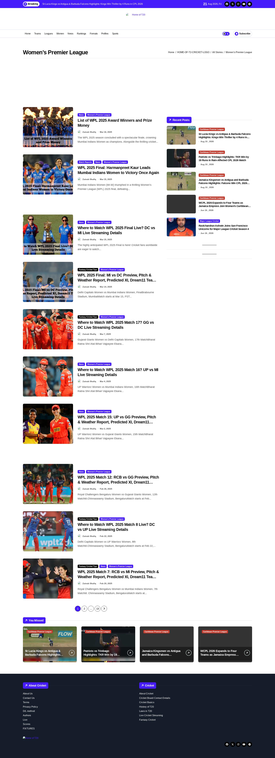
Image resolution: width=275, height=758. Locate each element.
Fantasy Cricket (147, 720)
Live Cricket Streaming (151, 715)
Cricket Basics (146, 702)
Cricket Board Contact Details (154, 698)
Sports (115, 33)
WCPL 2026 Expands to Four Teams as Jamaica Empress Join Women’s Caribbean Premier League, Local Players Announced (223, 206)
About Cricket (146, 693)
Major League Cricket (209, 221)
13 (97, 608)
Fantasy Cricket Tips (88, 270)
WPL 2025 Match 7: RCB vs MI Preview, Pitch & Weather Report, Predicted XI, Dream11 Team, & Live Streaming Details (118, 577)
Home (28, 33)
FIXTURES (29, 728)
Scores (26, 724)
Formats (94, 33)
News (70, 33)
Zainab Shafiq (89, 132)
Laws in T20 (145, 711)
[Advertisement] (137, 83)
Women (60, 33)
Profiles (104, 33)
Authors (27, 715)
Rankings (81, 33)
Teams (37, 33)
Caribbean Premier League (212, 129)
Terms (26, 702)
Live (25, 720)
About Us (28, 693)
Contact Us (29, 698)
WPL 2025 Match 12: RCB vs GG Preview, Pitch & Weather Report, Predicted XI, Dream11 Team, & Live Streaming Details (118, 482)
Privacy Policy (30, 707)
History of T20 (146, 707)
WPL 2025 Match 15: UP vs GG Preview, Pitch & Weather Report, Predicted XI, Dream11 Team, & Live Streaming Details (117, 422)
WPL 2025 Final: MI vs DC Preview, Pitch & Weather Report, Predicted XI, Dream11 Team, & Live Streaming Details (117, 280)
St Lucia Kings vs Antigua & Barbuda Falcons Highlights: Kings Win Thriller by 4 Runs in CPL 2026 (225, 137)
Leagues (48, 33)
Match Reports (85, 162)
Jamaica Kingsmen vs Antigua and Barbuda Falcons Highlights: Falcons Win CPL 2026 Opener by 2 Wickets (224, 183)
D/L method (29, 711)
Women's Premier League (98, 115)
